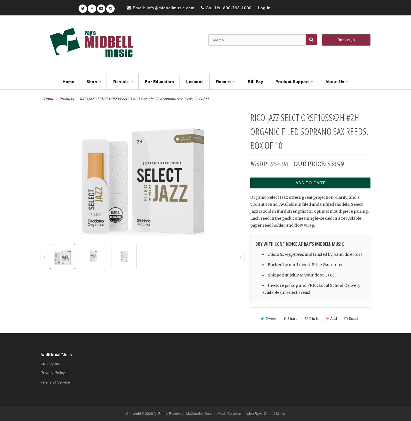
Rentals (121, 81)
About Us (334, 81)
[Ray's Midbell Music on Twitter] (83, 6)
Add (333, 318)
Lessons (195, 81)
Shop (91, 81)
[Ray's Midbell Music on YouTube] (101, 6)
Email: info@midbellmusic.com (163, 8)
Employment (52, 363)
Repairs (224, 81)
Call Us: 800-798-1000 (228, 8)
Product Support (292, 81)
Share (292, 318)
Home (68, 81)
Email (353, 318)
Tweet (271, 318)
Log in (264, 8)
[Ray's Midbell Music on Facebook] (92, 6)
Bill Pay (255, 81)
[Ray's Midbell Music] (91, 45)
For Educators (159, 81)
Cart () (348, 40)
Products (66, 99)
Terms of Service (55, 382)
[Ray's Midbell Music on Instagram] (110, 6)
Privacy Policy (53, 372)
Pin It (313, 318)
